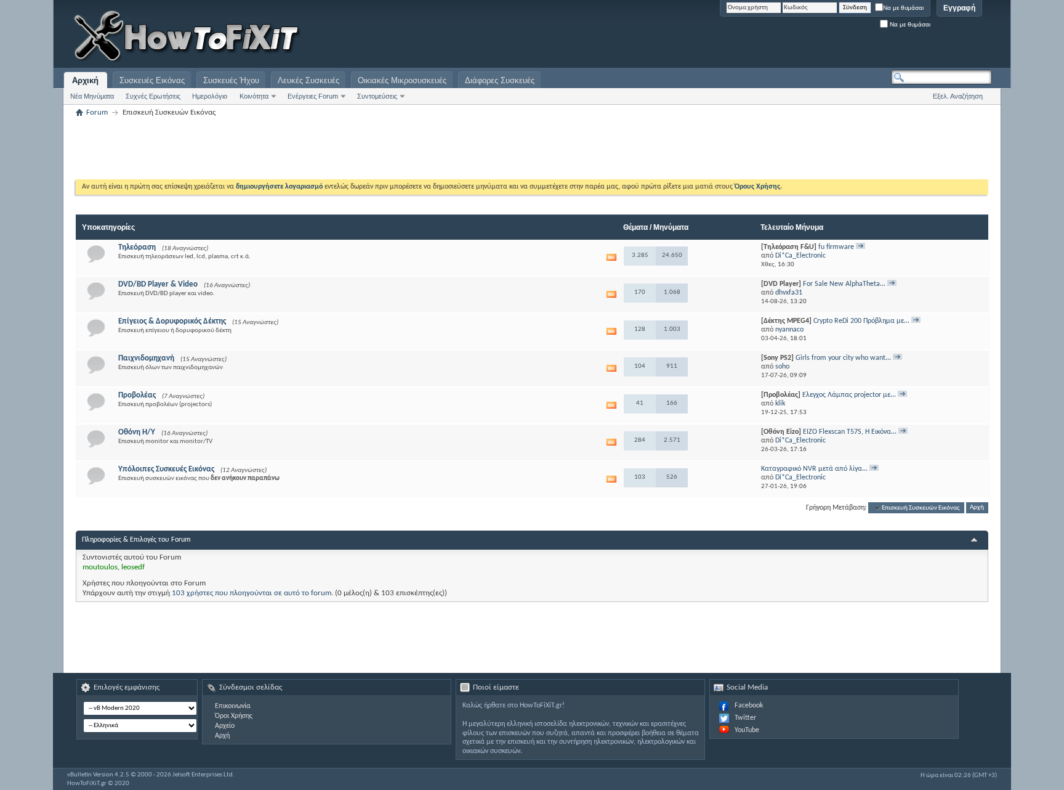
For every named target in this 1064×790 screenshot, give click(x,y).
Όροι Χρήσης (233, 716)
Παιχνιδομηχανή (146, 358)
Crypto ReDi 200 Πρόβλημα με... (861, 321)
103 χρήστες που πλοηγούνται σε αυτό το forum (251, 593)
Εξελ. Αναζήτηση (958, 96)
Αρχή (977, 508)
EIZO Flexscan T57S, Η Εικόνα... (850, 432)
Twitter (745, 718)
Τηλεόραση (137, 247)
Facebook (749, 705)
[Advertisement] (838, 36)
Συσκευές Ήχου (231, 80)
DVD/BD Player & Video (158, 284)
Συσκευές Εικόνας (152, 80)
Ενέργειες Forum (313, 96)
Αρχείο (225, 726)
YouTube (747, 730)
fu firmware (836, 247)
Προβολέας (137, 395)
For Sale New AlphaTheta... (844, 284)
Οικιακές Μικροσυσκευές (402, 80)
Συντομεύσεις (377, 96)
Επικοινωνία (233, 706)
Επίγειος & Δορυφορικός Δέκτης (172, 321)
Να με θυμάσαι (903, 7)
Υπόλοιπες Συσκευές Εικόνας (166, 469)
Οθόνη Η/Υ (136, 432)
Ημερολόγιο (209, 96)
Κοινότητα (254, 96)
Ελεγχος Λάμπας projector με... (849, 395)
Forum (97, 112)
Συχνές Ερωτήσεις (153, 96)
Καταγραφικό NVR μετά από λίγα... (814, 469)
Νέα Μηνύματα (92, 96)
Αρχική (85, 80)
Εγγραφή (959, 8)
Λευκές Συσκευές (308, 80)
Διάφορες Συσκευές (499, 80)
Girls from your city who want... (843, 358)
